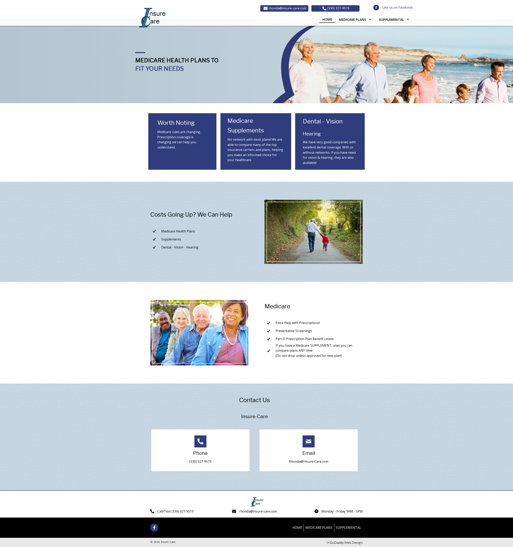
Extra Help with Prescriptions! (298, 323)
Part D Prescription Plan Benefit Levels (305, 339)
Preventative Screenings (294, 331)
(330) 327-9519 (200, 461)
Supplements (171, 239)
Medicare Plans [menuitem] (318, 527)
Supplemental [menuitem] (348, 527)
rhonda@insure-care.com (258, 511)
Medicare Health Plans (178, 231)
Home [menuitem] (297, 527)
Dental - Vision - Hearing (179, 247)
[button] (284, 8)
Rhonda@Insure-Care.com (308, 461)
